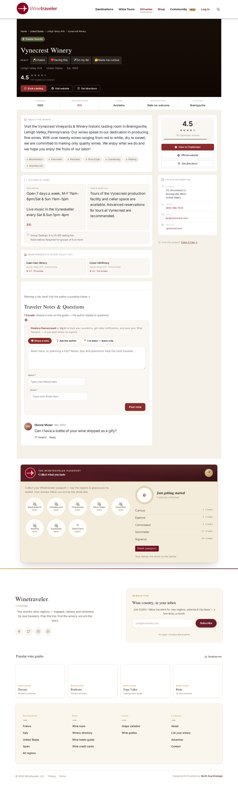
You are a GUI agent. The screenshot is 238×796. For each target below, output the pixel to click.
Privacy (52, 776)
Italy (25, 732)
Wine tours (78, 726)
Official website (189, 155)
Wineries (146, 9)
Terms (62, 776)
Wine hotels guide (83, 739)
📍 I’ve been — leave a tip (98, 340)
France (27, 726)
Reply (52, 437)
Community (182, 9)
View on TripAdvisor (189, 146)
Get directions (89, 88)
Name (32, 375)
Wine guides (129, 732)
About (174, 726)
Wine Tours (127, 9)
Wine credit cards (83, 746)
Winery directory (82, 732)
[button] (218, 9)
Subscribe (206, 623)
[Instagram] (38, 631)
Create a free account (43, 328)
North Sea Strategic (212, 776)
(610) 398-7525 (174, 207)
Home (24, 31)
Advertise (177, 739)
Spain (26, 746)
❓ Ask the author (66, 340)
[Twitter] (28, 631)
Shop (161, 9)
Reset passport (147, 548)
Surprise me (213, 656)
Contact (176, 746)
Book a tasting (35, 88)
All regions (29, 753)
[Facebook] (19, 631)
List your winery (181, 732)
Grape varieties (131, 726)
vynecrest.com (174, 228)
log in (63, 328)
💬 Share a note (40, 340)
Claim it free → (189, 242)
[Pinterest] (48, 631)
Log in (205, 9)
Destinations (104, 9)
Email (34, 390)
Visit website (62, 88)
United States (37, 31)
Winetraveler (32, 599)
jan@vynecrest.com (177, 218)
